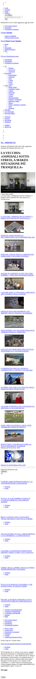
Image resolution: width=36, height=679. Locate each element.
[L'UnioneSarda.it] (11, 620)
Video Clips (8, 85)
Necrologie (8, 120)
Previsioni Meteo (10, 113)
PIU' (6, 51)
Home (6, 44)
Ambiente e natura (14, 89)
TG (6, 46)
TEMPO (7, 125)
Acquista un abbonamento (12, 611)
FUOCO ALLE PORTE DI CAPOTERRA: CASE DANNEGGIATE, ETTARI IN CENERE (16, 585)
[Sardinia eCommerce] (12, 29)
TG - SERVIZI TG (8, 143)
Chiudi (3, 677)
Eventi (10, 82)
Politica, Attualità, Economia (17, 105)
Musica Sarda (12, 87)
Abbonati (7, 117)
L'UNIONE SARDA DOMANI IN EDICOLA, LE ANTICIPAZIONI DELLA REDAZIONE (17, 482)
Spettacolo (11, 77)
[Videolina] (6, 33)
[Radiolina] (8, 27)
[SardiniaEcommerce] (11, 625)
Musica (10, 103)
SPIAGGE (8, 127)
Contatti (7, 635)
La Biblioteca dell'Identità (12, 613)
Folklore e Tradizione (14, 99)
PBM (6, 616)
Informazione (12, 75)
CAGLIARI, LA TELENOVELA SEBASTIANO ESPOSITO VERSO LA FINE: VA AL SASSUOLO (17, 551)
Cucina (10, 84)
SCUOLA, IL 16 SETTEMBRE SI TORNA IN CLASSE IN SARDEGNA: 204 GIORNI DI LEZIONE (15, 500)
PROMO (7, 110)
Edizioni (11, 68)
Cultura (10, 80)
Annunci (7, 118)
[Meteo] (5, 3)
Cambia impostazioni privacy (13, 637)
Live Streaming (9, 112)
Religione (11, 108)
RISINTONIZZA (10, 49)
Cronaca (11, 94)
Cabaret (10, 91)
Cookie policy (9, 630)
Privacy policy (9, 628)
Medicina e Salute (13, 101)
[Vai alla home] (7, 41)
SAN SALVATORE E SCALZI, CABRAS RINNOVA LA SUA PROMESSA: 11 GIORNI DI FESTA (18, 535)
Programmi (8, 48)
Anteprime (11, 71)
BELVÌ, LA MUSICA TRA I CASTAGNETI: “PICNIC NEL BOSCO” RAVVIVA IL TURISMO (17, 518)
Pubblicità (8, 122)
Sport (10, 78)
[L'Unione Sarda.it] (11, 26)
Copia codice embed (7, 194)
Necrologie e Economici (12, 632)
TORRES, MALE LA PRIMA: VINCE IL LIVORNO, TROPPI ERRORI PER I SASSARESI (18, 568)
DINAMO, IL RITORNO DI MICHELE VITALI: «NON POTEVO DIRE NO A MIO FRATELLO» (16, 600)
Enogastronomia (13, 98)
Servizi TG (11, 70)
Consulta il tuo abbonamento (13, 610)
